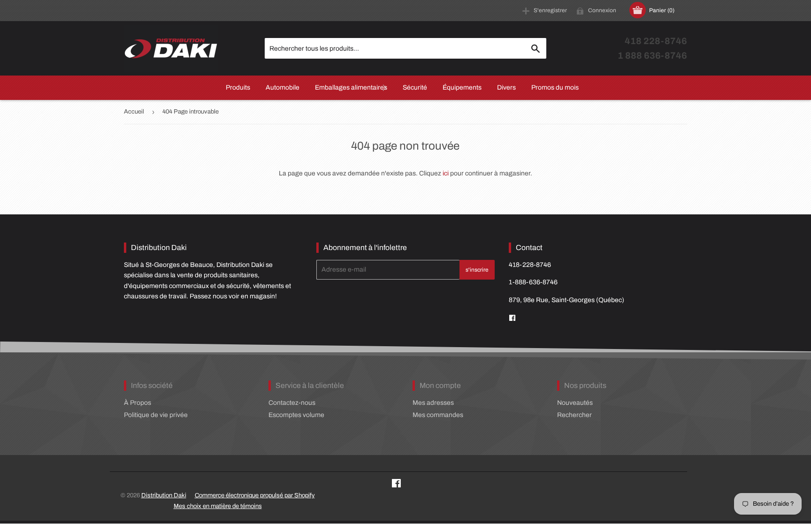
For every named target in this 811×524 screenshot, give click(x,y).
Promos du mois (555, 87)
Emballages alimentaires (351, 87)
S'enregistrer (550, 10)
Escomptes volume (296, 414)
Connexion (602, 10)
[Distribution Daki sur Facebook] (396, 484)
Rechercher (574, 414)
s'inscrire (477, 269)
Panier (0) (661, 10)
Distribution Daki (163, 495)
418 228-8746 (656, 41)
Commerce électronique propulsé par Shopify (255, 495)
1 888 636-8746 (652, 56)
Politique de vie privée (156, 414)
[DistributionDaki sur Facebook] (512, 318)
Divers (506, 87)
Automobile (282, 87)
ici (446, 173)
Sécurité (415, 87)
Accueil (134, 111)
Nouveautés (575, 402)
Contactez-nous (291, 402)
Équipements (462, 87)
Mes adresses (433, 402)
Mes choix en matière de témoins (218, 506)
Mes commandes (438, 414)
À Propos (137, 402)
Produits (238, 87)
